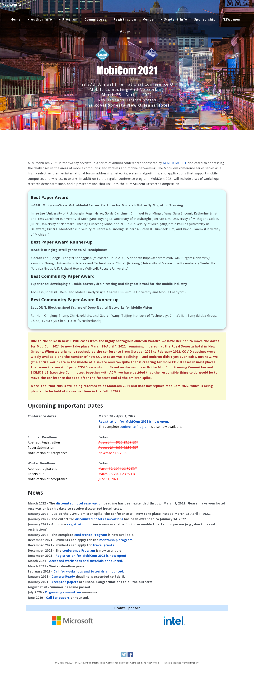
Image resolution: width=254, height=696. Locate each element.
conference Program (134, 427)
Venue (148, 19)
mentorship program (116, 540)
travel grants (103, 545)
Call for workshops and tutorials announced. (89, 571)
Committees (95, 19)
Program (69, 19)
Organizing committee (63, 592)
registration (77, 524)
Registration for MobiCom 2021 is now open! (90, 556)
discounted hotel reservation (79, 503)
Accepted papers (64, 582)
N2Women (232, 19)
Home (16, 19)
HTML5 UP (193, 662)
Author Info (41, 19)
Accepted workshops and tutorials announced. (86, 561)
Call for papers (58, 597)
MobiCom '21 (12, 4)
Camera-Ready (63, 576)
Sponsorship (205, 19)
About (125, 31)
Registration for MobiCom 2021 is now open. (133, 421)
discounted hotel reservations (99, 519)
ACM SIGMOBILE (175, 163)
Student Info (175, 19)
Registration (124, 19)
